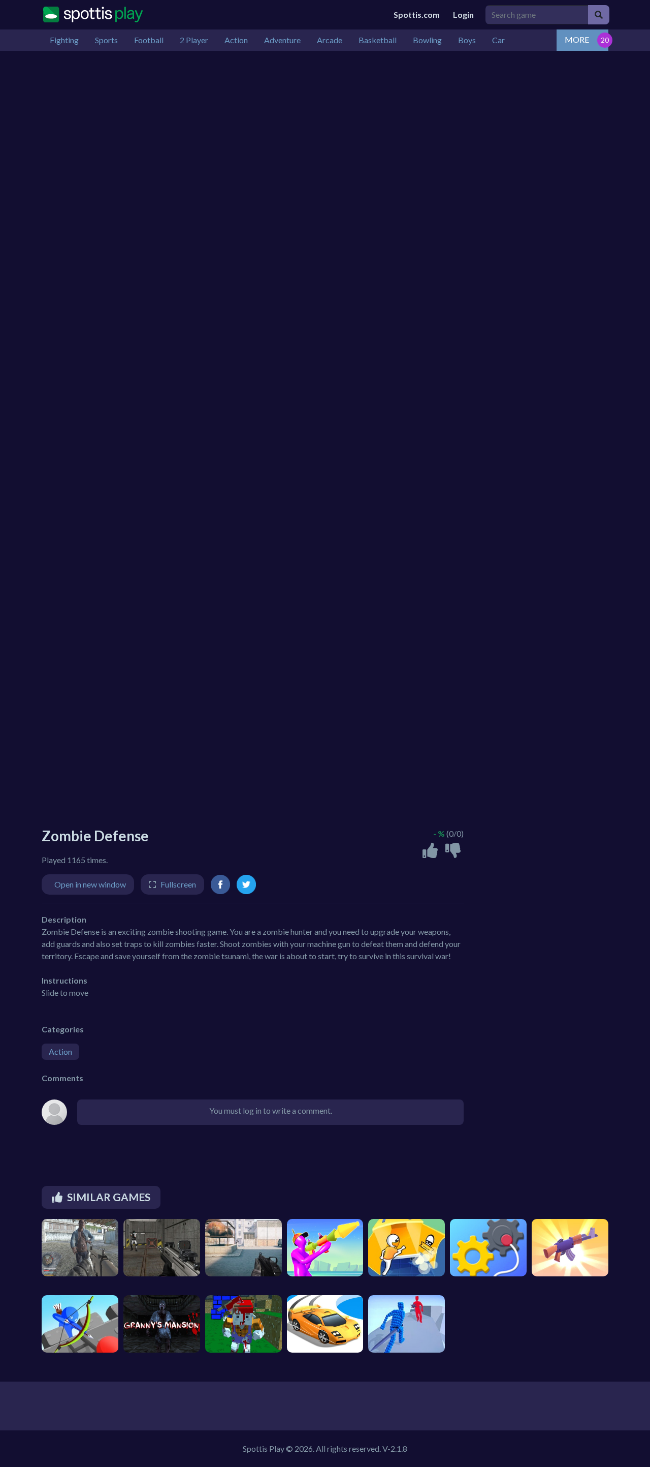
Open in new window (90, 884)
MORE (577, 39)
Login (463, 14)
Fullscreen (178, 884)
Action (60, 1051)
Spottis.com (417, 14)
